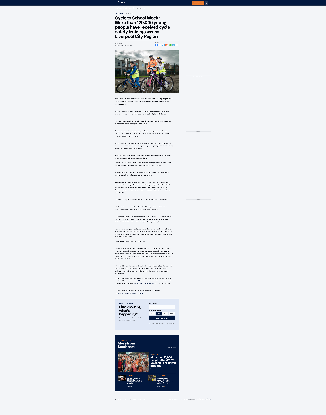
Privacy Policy (127, 399)
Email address (153, 303)
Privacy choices (141, 399)
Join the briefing (161, 318)
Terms (134, 399)
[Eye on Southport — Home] (122, 3)
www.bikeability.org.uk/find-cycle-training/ (129, 293)
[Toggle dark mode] (206, 3)
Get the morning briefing (204, 399)
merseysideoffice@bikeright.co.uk (145, 283)
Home (116, 8)
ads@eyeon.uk (191, 399)
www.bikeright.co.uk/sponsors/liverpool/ (143, 281)
